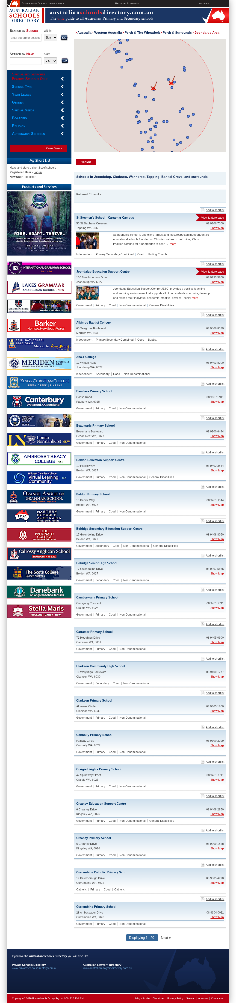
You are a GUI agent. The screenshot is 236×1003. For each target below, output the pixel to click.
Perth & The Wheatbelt (142, 32)
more (173, 244)
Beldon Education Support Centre (100, 460)
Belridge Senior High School (96, 563)
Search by (24, 31)
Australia (84, 32)
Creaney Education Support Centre (101, 803)
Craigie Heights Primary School (98, 769)
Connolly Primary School (94, 735)
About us (203, 998)
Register (30, 177)
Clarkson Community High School (100, 666)
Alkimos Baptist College (93, 322)
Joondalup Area (207, 32)
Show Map (217, 228)
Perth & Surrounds (177, 32)
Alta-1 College (86, 357)
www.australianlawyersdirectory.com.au (107, 968)
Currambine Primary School (96, 906)
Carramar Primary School (94, 632)
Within (48, 30)
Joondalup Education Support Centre (150, 271)
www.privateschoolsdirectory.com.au (34, 968)
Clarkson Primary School (94, 700)
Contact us (217, 998)
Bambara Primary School (94, 391)
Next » (166, 938)
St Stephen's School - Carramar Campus (150, 217)
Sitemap (190, 998)
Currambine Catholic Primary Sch (100, 872)
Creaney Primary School (93, 838)
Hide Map (86, 162)
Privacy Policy (175, 998)
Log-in (38, 172)
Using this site (142, 998)
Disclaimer (158, 998)
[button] (171, 80)
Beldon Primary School (93, 494)
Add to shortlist (215, 210)
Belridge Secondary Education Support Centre (109, 528)
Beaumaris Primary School (95, 425)
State (47, 54)
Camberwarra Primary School (97, 597)
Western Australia (108, 32)
